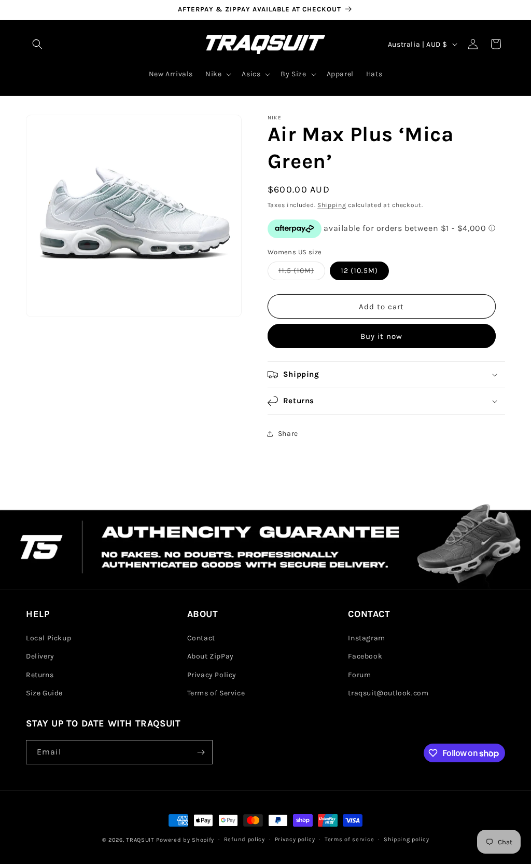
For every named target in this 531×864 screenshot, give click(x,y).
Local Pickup (48, 638)
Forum (359, 674)
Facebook (365, 656)
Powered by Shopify (185, 839)
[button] (37, 44)
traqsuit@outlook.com (388, 693)
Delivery (40, 656)
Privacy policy (295, 839)
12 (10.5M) (359, 270)
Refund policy (244, 839)
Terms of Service (216, 693)
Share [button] (288, 433)
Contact (201, 638)
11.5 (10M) (301, 273)
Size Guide (44, 693)
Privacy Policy (211, 674)
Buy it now (381, 336)
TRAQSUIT (140, 839)
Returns (39, 674)
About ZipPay (210, 656)
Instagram (366, 638)
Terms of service (349, 839)
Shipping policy (406, 839)
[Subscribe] (200, 752)
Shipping (331, 205)
